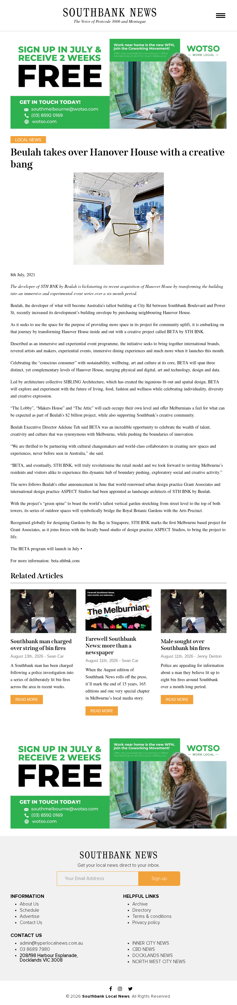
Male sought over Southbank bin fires (185, 645)
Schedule (29, 910)
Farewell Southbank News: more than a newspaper (110, 646)
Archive (140, 904)
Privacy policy (146, 922)
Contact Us (31, 922)
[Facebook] (110, 989)
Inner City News (150, 943)
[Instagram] (120, 989)
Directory (141, 910)
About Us (29, 904)
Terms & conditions (152, 916)
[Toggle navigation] (220, 16)
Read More (26, 699)
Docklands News (152, 955)
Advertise (30, 916)
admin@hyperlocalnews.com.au (51, 943)
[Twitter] (130, 989)
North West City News (158, 961)
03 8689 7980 (35, 949)
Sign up (159, 878)
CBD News (143, 949)
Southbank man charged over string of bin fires (41, 645)
